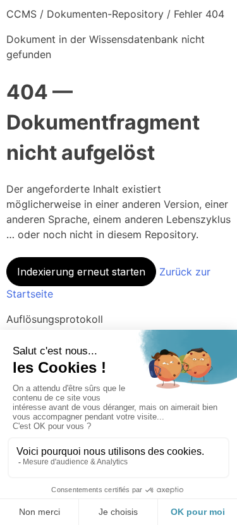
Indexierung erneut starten (81, 271)
